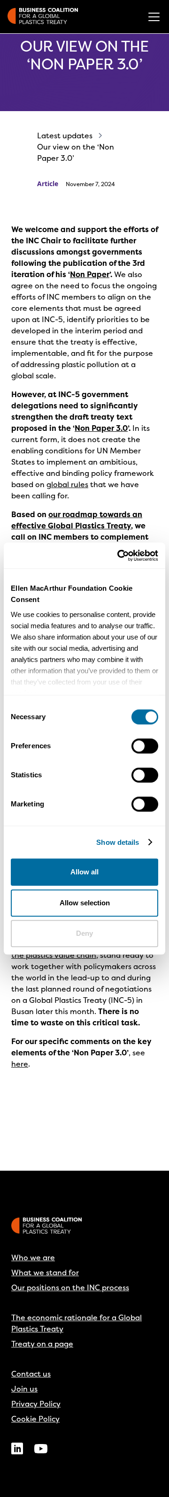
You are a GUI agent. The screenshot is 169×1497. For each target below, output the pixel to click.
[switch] (144, 745)
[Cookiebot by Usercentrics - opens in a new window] (119, 555)
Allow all (84, 872)
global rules (67, 484)
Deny (84, 933)
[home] (43, 17)
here (19, 1064)
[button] (152, 17)
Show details (117, 842)
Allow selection (85, 903)
